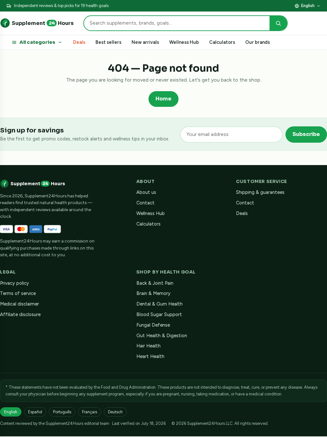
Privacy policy (14, 283)
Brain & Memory (153, 293)
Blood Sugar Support (159, 314)
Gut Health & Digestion (161, 335)
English (308, 5)
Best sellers (108, 42)
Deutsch (115, 411)
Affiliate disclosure (272, 5)
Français (89, 411)
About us (146, 192)
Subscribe (306, 134)
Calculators (222, 42)
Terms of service (18, 293)
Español (35, 411)
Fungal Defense (153, 325)
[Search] (278, 23)
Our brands (257, 42)
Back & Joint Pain (154, 283)
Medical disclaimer (19, 304)
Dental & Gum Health (159, 304)
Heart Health (150, 356)
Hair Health (148, 346)
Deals (79, 42)
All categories (37, 42)
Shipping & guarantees (260, 192)
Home (163, 98)
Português (62, 411)
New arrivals (145, 42)
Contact (145, 203)
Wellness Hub (184, 42)
